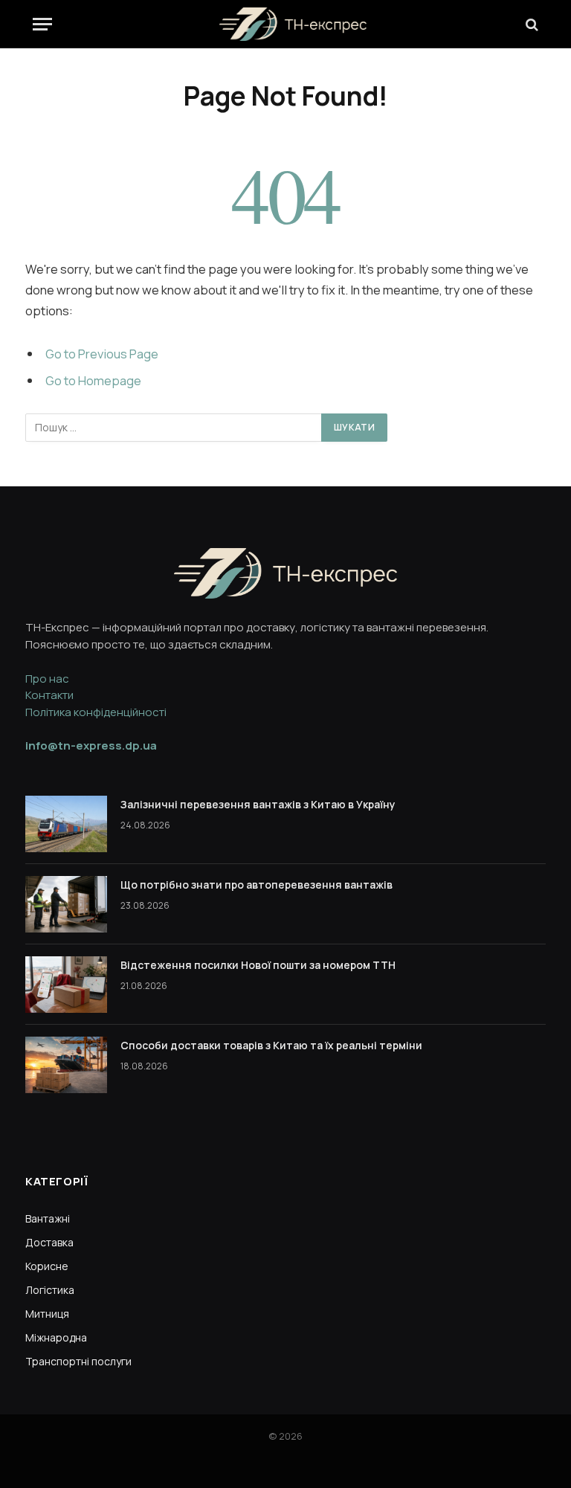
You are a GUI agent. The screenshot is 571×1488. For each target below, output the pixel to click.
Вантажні (47, 1218)
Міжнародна (56, 1337)
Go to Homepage (93, 380)
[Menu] (42, 24)
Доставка (49, 1242)
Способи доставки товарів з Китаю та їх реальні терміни (271, 1045)
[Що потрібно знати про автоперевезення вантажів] (66, 904)
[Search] (530, 24)
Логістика (49, 1290)
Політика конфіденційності (96, 712)
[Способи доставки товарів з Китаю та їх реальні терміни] (66, 1065)
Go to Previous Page (101, 353)
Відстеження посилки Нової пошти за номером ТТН (258, 965)
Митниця (47, 1314)
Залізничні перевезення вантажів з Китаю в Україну (258, 804)
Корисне (46, 1266)
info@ (91, 745)
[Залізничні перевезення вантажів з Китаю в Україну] (66, 824)
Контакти (49, 695)
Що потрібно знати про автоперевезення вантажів (256, 884)
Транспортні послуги (78, 1361)
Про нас (47, 678)
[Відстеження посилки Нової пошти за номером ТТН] (66, 984)
